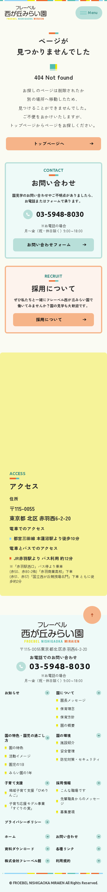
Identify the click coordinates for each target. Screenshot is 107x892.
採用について (49, 319)
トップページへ (49, 143)
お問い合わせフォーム (49, 245)
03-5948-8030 (60, 214)
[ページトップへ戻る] (92, 615)
